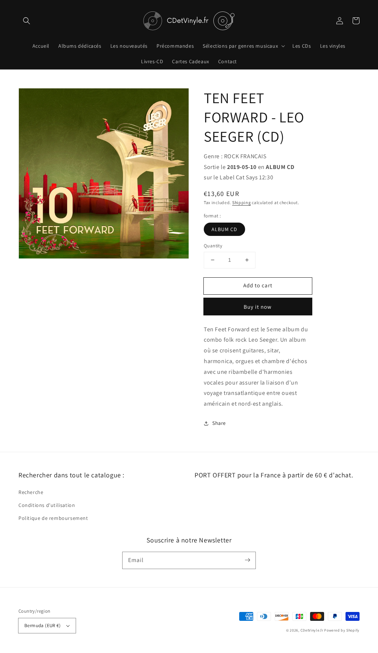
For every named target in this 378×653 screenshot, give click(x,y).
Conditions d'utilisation (46, 505)
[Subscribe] (247, 560)
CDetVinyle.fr (311, 630)
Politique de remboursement (53, 518)
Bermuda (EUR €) (42, 625)
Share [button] (219, 423)
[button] (26, 21)
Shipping (241, 202)
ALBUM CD (224, 229)
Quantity (213, 246)
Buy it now (258, 306)
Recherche (30, 492)
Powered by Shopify (342, 630)
